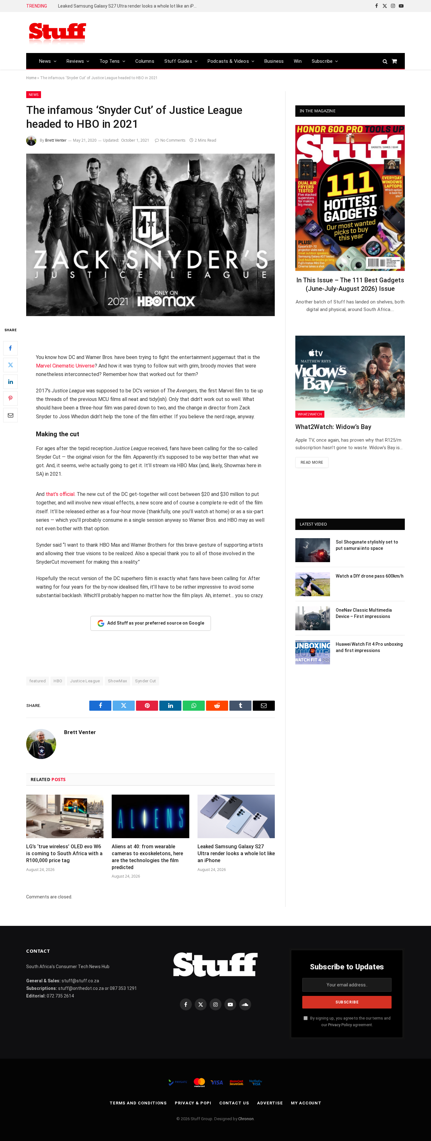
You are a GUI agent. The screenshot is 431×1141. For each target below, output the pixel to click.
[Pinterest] (10, 398)
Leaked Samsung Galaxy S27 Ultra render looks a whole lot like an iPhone (129, 6)
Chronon (246, 1118)
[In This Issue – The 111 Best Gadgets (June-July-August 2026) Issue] (350, 198)
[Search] (385, 61)
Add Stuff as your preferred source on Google (155, 623)
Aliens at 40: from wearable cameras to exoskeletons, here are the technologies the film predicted (147, 857)
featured (37, 681)
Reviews (75, 61)
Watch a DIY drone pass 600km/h (370, 576)
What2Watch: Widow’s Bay (333, 427)
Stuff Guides (178, 61)
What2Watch (310, 414)
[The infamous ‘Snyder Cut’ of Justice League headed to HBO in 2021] (150, 235)
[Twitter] (10, 365)
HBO (58, 681)
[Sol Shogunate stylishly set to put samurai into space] (312, 550)
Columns (144, 61)
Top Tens (109, 61)
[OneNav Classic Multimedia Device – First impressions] (312, 618)
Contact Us (234, 1103)
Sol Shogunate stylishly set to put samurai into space (367, 545)
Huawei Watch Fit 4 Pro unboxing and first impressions (369, 647)
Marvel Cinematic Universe (65, 366)
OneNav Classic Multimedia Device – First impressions (364, 613)
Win (298, 61)
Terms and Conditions (138, 1103)
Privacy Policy (340, 1024)
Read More (312, 462)
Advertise (270, 1103)
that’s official (60, 494)
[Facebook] (10, 348)
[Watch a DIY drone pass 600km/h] (312, 584)
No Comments (173, 140)
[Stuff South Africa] (57, 32)
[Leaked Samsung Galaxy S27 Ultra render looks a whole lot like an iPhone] (236, 816)
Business (274, 61)
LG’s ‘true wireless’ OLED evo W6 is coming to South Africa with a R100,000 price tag (64, 853)
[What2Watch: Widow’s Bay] (350, 377)
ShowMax (117, 681)
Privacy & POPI (193, 1103)
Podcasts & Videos (228, 61)
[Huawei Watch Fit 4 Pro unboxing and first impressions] (312, 652)
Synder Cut (145, 681)
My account (306, 1103)
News (45, 61)
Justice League (85, 681)
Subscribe (322, 61)
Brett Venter (56, 140)
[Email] (10, 415)
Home (31, 78)
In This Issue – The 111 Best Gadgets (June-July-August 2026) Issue (350, 284)
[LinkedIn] (10, 381)
